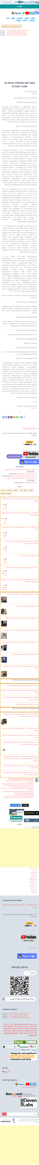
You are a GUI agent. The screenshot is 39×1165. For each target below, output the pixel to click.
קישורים (32, 886)
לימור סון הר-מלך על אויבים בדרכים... (17, 35)
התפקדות (32, 881)
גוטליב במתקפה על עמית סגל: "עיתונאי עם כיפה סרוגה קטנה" (20, 630)
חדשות (33, 877)
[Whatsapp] (17, 417)
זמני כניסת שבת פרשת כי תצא (29, 556)
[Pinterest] (9, 417)
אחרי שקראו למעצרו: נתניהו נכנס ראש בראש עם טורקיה (21, 618)
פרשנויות (5, 26)
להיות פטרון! (33, 948)
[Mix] (14, 417)
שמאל (13, 18)
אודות (33, 892)
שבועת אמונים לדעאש (28, 483)
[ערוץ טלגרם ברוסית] (31, 14)
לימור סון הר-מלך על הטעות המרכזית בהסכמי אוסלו (20, 470)
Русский (7, 1071)
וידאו (33, 875)
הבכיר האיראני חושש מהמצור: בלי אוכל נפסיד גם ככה (22, 594)
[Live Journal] (24, 417)
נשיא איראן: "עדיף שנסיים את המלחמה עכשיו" (25, 654)
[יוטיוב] (27, 14)
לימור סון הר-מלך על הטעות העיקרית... (17, 30)
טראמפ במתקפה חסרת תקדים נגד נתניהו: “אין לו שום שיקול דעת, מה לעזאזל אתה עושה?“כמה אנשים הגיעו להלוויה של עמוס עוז (20, 758)
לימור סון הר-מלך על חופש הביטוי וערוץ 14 (22, 476)
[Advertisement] (19, 56)
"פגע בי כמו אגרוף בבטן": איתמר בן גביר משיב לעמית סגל (22, 568)
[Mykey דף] (13, 14)
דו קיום (25, 20)
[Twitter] (6, 417)
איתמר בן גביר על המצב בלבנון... (15, 32)
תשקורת (19, 20)
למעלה (19, 413)
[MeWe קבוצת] (18, 14)
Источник (33, 408)
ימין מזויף (32, 20)
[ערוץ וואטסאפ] (23, 14)
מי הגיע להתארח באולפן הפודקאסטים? (26, 704)
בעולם (33, 18)
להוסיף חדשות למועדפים (29, 1087)
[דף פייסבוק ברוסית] (37, 14)
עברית (6, 1072)
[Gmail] (19, 417)
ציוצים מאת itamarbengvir (30, 428)
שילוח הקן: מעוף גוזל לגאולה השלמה (27, 606)
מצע (33, 871)
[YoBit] (31, 822)
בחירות (27, 18)
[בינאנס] (31, 815)
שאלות (33, 890)
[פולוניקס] (16, 822)
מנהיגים (32, 873)
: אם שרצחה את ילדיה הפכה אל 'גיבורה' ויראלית (20, 642)
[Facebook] (3, 417)
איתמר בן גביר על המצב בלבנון (26, 474)
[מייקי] (16, 1085)
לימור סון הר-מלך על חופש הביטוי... (16, 33)
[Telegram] (22, 417)
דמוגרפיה (20, 18)
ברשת (33, 884)
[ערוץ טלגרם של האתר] (34, 14)
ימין (8, 18)
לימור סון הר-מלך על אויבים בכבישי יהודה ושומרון (20, 478)
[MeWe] (11, 417)
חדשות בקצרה (15, 26)
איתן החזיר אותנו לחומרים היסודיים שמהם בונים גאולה (22, 686)
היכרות (33, 868)
